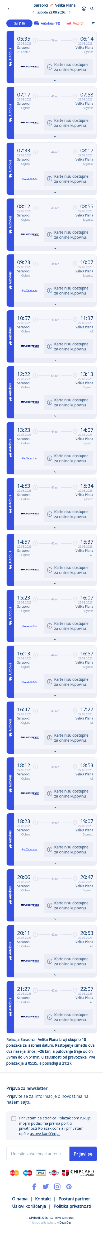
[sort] (93, 23)
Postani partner (74, 1199)
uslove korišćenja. (45, 1133)
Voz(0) (78, 23)
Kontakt (43, 1199)
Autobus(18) (50, 23)
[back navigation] (9, 8)
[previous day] (33, 12)
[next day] (69, 12)
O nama (19, 1199)
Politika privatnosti (72, 1206)
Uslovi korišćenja (29, 1206)
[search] (92, 8)
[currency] (84, 8)
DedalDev (65, 1222)
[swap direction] (51, 5)
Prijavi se (83, 1154)
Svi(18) (19, 23)
